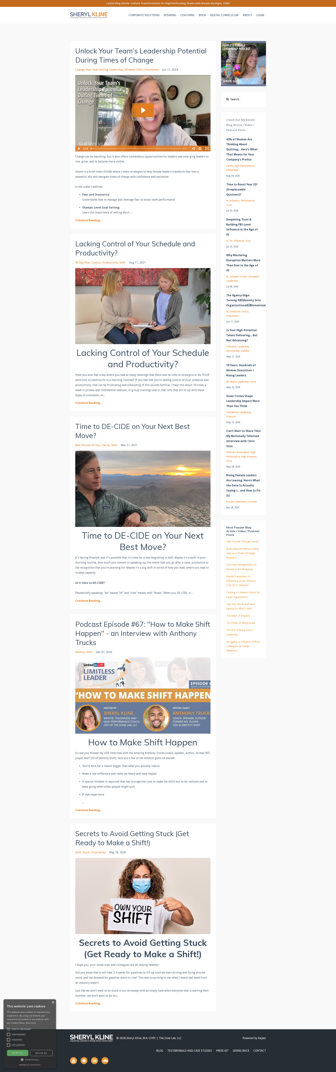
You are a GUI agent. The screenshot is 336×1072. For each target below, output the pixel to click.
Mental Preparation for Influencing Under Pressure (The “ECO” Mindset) (240, 581)
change (80, 69)
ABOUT (247, 15)
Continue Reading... (88, 220)
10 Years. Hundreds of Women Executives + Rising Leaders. (241, 370)
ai (227, 200)
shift (139, 69)
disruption (253, 276)
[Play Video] (78, 149)
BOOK (202, 15)
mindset (130, 69)
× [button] (53, 1002)
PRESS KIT (222, 1050)
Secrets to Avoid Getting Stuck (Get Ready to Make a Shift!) (132, 838)
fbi (231, 240)
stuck (86, 852)
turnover (252, 501)
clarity (105, 445)
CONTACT (259, 1050)
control (96, 262)
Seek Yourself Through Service (242, 541)
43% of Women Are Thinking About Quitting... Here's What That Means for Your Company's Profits (242, 149)
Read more (31, 1023)
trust (229, 205)
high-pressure (248, 456)
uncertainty (151, 69)
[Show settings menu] (200, 149)
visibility (245, 350)
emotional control (238, 311)
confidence (232, 412)
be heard (231, 381)
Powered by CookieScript (29, 1065)
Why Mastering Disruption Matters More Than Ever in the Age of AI (243, 263)
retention (241, 501)
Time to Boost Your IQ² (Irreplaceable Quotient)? (242, 189)
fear (88, 69)
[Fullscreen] (207, 149)
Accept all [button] (17, 1053)
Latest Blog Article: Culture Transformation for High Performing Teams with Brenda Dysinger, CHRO (168, 3)
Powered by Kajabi (254, 1038)
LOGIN (260, 15)
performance (247, 200)
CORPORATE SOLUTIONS (144, 15)
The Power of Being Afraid (240, 623)
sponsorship (233, 350)
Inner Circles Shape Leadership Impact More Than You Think (243, 401)
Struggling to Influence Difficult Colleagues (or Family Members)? (243, 646)
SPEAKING (170, 15)
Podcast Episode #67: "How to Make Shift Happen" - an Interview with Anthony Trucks (142, 633)
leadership (116, 69)
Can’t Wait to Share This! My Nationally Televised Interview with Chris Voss (243, 438)
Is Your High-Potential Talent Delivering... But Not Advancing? (242, 335)
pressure (231, 416)
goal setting (100, 69)
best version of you (87, 445)
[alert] (30, 1033)
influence (234, 200)
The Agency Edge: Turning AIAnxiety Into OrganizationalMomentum (243, 300)
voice (253, 381)
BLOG (159, 1050)
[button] (8, 1029)
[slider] (139, 149)
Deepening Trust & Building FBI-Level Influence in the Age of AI (242, 227)
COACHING (187, 15)
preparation (232, 315)
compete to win (238, 276)
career (229, 165)
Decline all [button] (41, 1053)
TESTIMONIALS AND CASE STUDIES (189, 1050)
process (230, 501)
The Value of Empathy (238, 615)
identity (80, 652)
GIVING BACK (241, 1050)
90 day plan (82, 262)
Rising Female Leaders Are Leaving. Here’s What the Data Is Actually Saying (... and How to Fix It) (243, 485)
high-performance (244, 165)
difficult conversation (237, 452)
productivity (110, 262)
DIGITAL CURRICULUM (224, 15)
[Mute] (193, 149)
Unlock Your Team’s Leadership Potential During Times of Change (140, 55)
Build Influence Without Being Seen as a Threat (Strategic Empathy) (242, 553)
